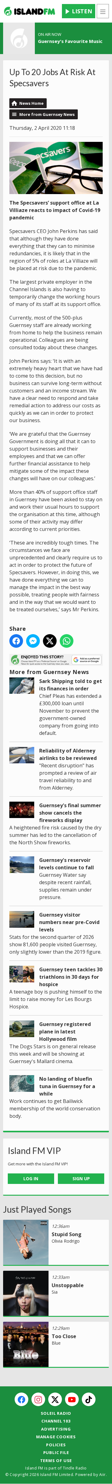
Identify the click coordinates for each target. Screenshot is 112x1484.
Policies (56, 1445)
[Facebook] (21, 1399)
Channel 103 (56, 1421)
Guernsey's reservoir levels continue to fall (66, 864)
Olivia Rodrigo (66, 1241)
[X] (55, 1399)
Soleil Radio (56, 1413)
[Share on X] (50, 641)
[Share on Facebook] (16, 641)
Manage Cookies (56, 1436)
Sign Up (81, 1178)
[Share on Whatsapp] (66, 641)
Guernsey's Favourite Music (70, 41)
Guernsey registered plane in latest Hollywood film (65, 1031)
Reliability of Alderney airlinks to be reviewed (68, 754)
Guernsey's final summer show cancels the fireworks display (70, 813)
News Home (31, 103)
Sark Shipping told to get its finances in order (70, 685)
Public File (56, 1452)
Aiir (102, 1474)
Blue (56, 1343)
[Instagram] (38, 1399)
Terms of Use (56, 1460)
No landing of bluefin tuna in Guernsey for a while (67, 1086)
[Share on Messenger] (33, 641)
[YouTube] (72, 1399)
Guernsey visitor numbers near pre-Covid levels (69, 922)
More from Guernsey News (47, 114)
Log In (30, 1178)
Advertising (56, 1429)
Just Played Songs (37, 1209)
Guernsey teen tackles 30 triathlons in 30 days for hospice (70, 977)
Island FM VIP (34, 1150)
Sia (55, 1292)
